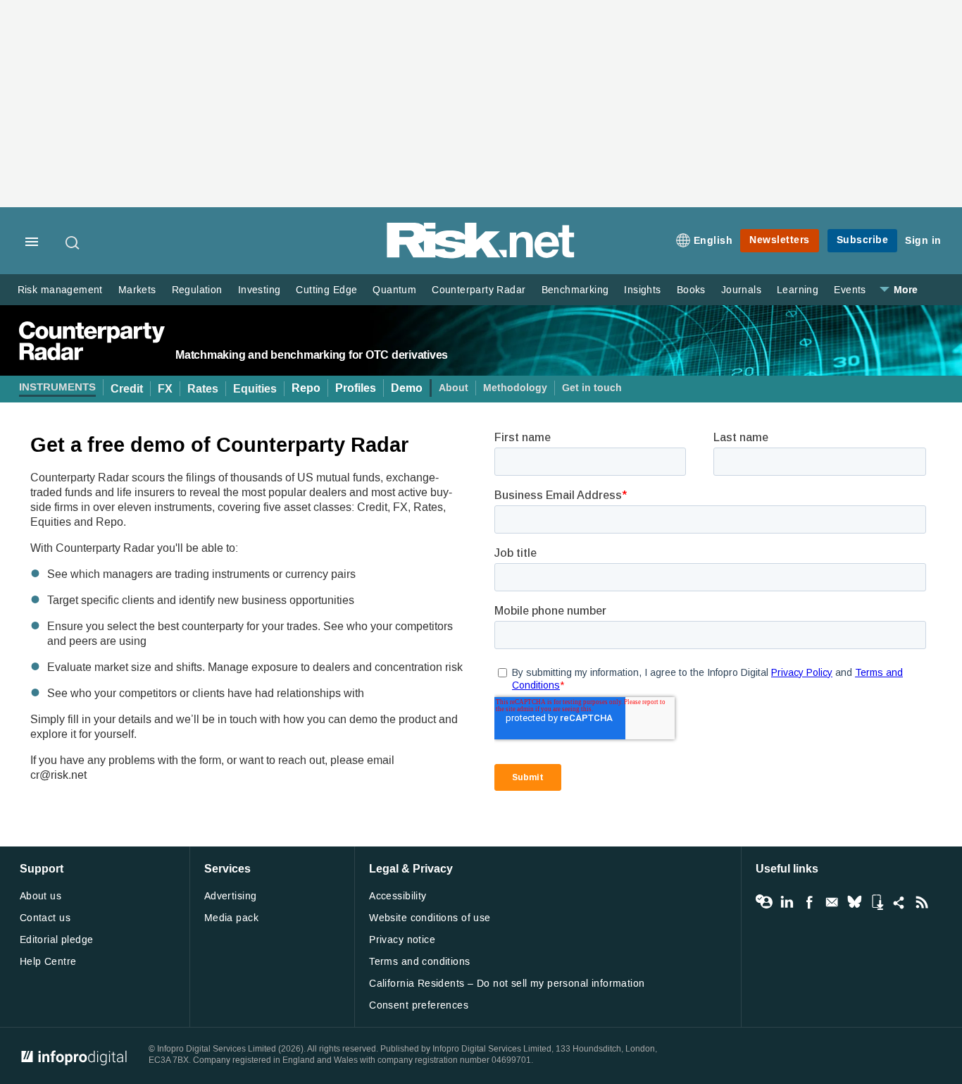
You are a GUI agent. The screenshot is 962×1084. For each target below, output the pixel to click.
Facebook (809, 902)
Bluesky (854, 902)
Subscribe (863, 240)
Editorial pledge (57, 940)
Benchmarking (575, 290)
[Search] (73, 242)
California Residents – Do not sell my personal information (506, 983)
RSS (921, 902)
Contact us (45, 918)
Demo (407, 388)
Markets (137, 290)
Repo (306, 388)
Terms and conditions (419, 961)
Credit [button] (127, 388)
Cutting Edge (326, 290)
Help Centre (48, 961)
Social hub (899, 902)
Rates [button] (202, 388)
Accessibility (397, 896)
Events (850, 290)
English (713, 240)
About (453, 388)
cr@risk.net (58, 775)
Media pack (231, 918)
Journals (741, 290)
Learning (797, 290)
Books (691, 290)
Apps (876, 902)
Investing (259, 290)
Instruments (57, 387)
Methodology (515, 388)
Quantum (394, 290)
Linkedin (786, 902)
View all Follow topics (764, 902)
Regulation (197, 290)
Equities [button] (255, 388)
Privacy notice (402, 940)
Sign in (923, 240)
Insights (642, 290)
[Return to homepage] (481, 255)
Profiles (355, 388)
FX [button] (165, 388)
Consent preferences (418, 1005)
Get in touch (592, 388)
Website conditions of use (430, 918)
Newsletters (779, 240)
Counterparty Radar (478, 290)
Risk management (60, 290)
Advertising (230, 896)
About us (40, 896)
